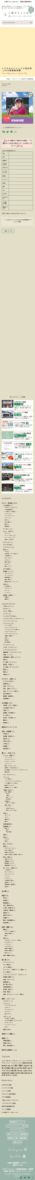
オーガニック (7, 529)
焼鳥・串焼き (7, 579)
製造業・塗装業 (7, 696)
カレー (6, 590)
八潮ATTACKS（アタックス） (10, 1100)
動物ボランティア (8, 727)
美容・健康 (6, 927)
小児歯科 (25, 1071)
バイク (6, 876)
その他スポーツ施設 (9, 1018)
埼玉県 (24, 1068)
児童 (9, 1066)
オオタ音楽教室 (6, 1097)
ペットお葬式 (7, 779)
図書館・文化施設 (8, 713)
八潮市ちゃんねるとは (11, 1)
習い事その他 (7, 984)
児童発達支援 (7, 824)
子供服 (6, 640)
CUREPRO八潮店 (7, 1085)
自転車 (6, 886)
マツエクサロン (8, 946)
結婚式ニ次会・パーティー (10, 581)
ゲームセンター (8, 1009)
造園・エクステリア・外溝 (10, 810)
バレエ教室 (6, 964)
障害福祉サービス (8, 863)
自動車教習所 (7, 987)
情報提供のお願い (13, 1138)
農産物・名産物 (7, 595)
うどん (3, 1061)
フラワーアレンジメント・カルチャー (14, 974)
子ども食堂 (6, 569)
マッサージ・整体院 (9, 931)
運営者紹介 (24, 1134)
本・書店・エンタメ (9, 662)
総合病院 (5, 922)
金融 (3, 1038)
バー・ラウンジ (8, 575)
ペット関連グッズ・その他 (10, 783)
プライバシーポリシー (17, 1130)
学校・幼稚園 (6, 731)
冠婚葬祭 (5, 826)
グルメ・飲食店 (7, 503)
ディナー (9, 1063)
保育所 (5, 739)
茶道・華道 (6, 992)
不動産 (7, 793)
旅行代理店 (6, 693)
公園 (4, 710)
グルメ (15, 1061)
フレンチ (7, 592)
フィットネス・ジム (9, 1024)
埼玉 (20, 1068)
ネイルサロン (7, 942)
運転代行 (7, 819)
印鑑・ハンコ (7, 654)
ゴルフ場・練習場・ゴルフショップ (12, 1020)
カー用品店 (7, 870)
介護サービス (7, 859)
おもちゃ (5, 608)
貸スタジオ (7, 1014)
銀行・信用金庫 (7, 1045)
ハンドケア (7, 944)
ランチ (14, 1063)
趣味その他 (6, 1029)
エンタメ (5, 1003)
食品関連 (5, 698)
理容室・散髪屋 (8, 948)
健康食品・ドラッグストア (10, 652)
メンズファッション (9, 631)
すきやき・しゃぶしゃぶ (10, 507)
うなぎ (6, 551)
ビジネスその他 (7, 681)
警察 (4, 720)
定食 (21, 1071)
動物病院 (5, 903)
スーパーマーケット (9, 621)
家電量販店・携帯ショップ (10, 657)
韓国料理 (7, 526)
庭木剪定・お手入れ (9, 808)
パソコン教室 (7, 967)
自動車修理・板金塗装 (9, 884)
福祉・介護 (6, 857)
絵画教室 (5, 982)
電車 (6, 821)
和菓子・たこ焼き (8, 539)
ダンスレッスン (7, 962)
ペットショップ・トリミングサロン (12, 781)
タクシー (7, 815)
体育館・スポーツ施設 (9, 705)
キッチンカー (7, 542)
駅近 (16, 1075)
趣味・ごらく (6, 999)
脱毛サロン (7, 952)
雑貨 (4, 672)
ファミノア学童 (6, 1091)
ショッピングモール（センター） (12, 618)
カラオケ (7, 1007)
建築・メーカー (9, 797)
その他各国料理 (8, 509)
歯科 (26, 1073)
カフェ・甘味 (7, 531)
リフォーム (7, 763)
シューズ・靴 (7, 625)
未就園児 (12, 1073)
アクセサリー (7, 1001)
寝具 (4, 659)
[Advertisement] (17, 47)
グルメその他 (7, 545)
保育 (28, 1063)
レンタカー (7, 878)
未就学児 (18, 1073)
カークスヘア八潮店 (7, 1088)
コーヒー (20, 1061)
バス (6, 817)
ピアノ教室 (6, 972)
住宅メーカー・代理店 (10, 802)
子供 (18, 1071)
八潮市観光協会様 (20, 1169)
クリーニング (7, 757)
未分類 (4, 891)
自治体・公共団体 (8, 718)
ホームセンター (7, 645)
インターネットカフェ (9, 1005)
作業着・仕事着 (8, 636)
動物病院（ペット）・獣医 (10, 787)
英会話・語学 (7, 989)
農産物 (6, 599)
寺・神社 (5, 715)
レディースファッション (10, 633)
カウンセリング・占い (9, 848)
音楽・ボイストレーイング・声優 (12, 994)
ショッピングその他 (9, 616)
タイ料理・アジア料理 (9, 511)
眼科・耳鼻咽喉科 (8, 920)
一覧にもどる (8, 231)
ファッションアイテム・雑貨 (11, 629)
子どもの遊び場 (10, 1070)
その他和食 (7, 555)
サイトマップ (20, 1122)
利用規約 (12, 1122)
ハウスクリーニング (9, 761)
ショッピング (6, 604)
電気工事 (7, 772)
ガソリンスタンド (8, 872)
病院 (3, 895)
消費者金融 (6, 1040)
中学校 (5, 734)
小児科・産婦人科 (8, 908)
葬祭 (6, 828)
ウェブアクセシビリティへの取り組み (17, 1126)
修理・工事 (7, 805)
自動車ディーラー (8, 882)
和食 (4, 549)
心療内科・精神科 (8, 910)
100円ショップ (7, 606)
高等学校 (5, 748)
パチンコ (7, 1011)
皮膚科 (5, 918)
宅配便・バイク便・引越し (10, 767)
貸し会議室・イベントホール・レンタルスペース (15, 770)
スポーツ (5, 1016)
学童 (4, 835)
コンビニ (5, 613)
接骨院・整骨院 (8, 933)
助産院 (5, 900)
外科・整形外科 (7, 905)
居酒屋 (4, 1073)
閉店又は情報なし (8, 1050)
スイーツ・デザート (9, 535)
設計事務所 (8, 799)
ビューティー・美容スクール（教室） (14, 969)
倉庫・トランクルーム (9, 765)
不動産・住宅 (7, 790)
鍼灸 (6, 935)
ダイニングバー (8, 573)
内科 (4, 898)
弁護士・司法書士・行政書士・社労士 (13, 854)
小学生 (30, 1071)
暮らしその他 (7, 844)
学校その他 (6, 741)
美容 (4, 938)
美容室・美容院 (8, 950)
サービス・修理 (7, 755)
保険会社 (5, 684)
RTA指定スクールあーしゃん (10, 1112)
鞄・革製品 (7, 642)
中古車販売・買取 (8, 880)
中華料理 (24, 1063)
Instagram (16, 1150)
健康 (4, 929)
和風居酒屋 (7, 577)
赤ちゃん (10, 1075)
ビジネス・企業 (7, 679)
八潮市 (20, 1065)
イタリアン (7, 588)
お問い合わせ (17, 1142)
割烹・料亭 (7, 562)
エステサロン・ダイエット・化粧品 (12, 940)
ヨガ (6, 1027)
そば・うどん (7, 558)
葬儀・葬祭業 (8, 831)
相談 (4, 846)
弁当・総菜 (7, 522)
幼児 (7, 1073)
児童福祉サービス (8, 861)
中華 (6, 520)
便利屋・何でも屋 (8, 852)
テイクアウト (7, 547)
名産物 (6, 597)
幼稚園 (5, 746)
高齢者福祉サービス (9, 865)
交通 (4, 813)
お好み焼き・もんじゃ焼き (10, 553)
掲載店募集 (23, 1138)
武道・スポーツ (7, 979)
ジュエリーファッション (10, 627)
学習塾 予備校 (7, 977)
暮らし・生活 (6, 753)
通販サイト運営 (7, 1034)
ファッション (7, 623)
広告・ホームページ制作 (10, 691)
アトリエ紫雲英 (6, 1109)
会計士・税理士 (8, 850)
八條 (11, 1066)
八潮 (15, 1065)
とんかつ (7, 560)
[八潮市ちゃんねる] (17, 14)
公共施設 (5, 703)
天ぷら (6, 564)
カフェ (6, 533)
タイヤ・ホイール (8, 874)
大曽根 (28, 1068)
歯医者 (5, 913)
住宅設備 (7, 801)
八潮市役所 (26, 1066)
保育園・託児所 (7, 736)
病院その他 (6, 915)
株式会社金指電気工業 (8, 1106)
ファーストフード (8, 515)
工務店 (7, 795)
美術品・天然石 (7, 664)
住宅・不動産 (7, 792)
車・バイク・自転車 (9, 868)
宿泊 (4, 837)
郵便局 (5, 723)
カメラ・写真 (7, 611)
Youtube (16, 1156)
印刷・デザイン (7, 686)
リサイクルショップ (9, 650)
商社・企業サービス (9, 688)
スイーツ (25, 1061)
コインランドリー (8, 759)
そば (7, 1061)
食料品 (5, 674)
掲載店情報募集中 (26, 1)
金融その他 (6, 1043)
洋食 (4, 584)
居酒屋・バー (7, 571)
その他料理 (6, 505)
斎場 (7, 830)
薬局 (4, 669)
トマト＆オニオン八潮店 (9, 1103)
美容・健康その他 (8, 955)
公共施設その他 (7, 708)
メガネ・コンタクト (9, 647)
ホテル (6, 839)
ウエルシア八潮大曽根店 (9, 1094)
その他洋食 (7, 586)
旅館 (6, 841)
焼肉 (6, 524)
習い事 (4, 960)
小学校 (5, 744)
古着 (6, 638)
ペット (5, 777)
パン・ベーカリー (8, 537)
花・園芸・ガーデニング (10, 667)
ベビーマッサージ (8, 774)
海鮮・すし (7, 566)
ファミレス (7, 513)
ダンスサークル (8, 1022)
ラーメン (7, 518)
